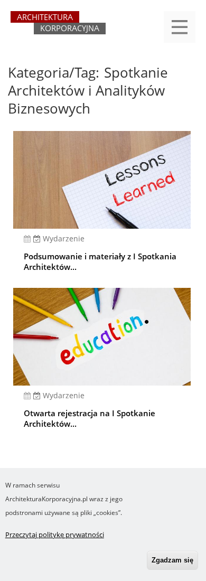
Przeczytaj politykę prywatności (54, 534)
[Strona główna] (58, 27)
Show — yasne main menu (179, 27)
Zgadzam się (172, 560)
